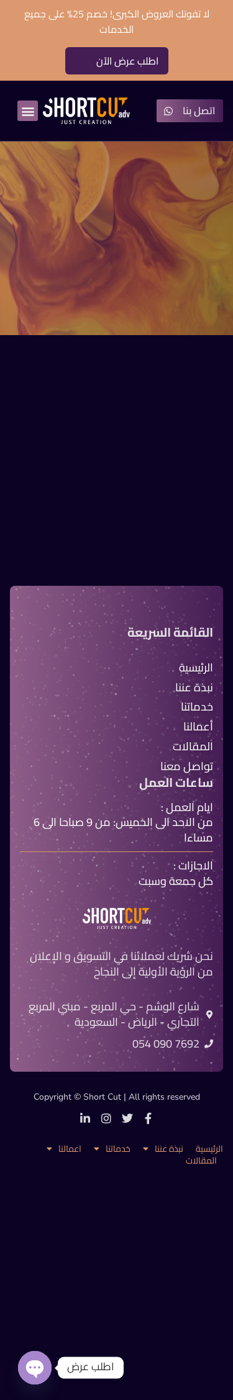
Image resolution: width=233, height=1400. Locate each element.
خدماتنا (118, 1149)
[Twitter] (127, 1118)
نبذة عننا (169, 1149)
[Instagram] (106, 1118)
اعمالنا (69, 1149)
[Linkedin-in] (85, 1118)
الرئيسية (209, 1149)
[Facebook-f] (148, 1118)
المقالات (201, 1161)
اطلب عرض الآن (127, 61)
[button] (27, 111)
